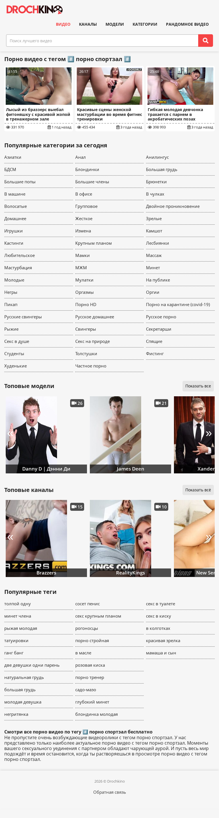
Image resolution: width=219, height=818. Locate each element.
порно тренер (89, 677)
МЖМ (81, 267)
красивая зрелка (163, 640)
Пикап (10, 304)
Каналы (88, 24)
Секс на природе (92, 341)
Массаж (154, 255)
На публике (158, 280)
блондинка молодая (96, 714)
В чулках (155, 194)
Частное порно (90, 366)
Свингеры (85, 329)
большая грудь (20, 689)
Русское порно (161, 316)
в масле (83, 653)
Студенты (14, 353)
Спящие (154, 341)
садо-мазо (85, 689)
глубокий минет (92, 702)
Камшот (154, 231)
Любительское (19, 255)
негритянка (16, 714)
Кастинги (13, 243)
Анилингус (157, 157)
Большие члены (92, 181)
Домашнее (15, 218)
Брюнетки (156, 181)
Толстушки (86, 353)
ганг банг (13, 653)
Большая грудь (161, 169)
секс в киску (158, 616)
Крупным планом (93, 243)
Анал (80, 157)
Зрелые (154, 218)
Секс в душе (16, 341)
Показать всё (198, 490)
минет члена (17, 616)
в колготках (158, 628)
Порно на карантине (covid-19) (178, 304)
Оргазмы (84, 292)
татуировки (16, 640)
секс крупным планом (98, 616)
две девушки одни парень (32, 665)
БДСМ (10, 169)
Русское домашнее (94, 316)
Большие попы (20, 181)
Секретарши (158, 329)
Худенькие (15, 366)
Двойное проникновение (173, 206)
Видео (63, 24)
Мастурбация (18, 267)
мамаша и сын (161, 653)
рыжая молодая (20, 628)
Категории (145, 24)
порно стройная (92, 640)
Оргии (152, 292)
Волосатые (15, 206)
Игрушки (13, 231)
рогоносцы (86, 628)
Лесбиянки (157, 243)
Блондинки (87, 169)
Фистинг (155, 353)
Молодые (14, 280)
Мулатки (84, 280)
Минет (153, 267)
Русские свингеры (23, 316)
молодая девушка (22, 702)
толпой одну (17, 603)
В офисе (83, 194)
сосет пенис (87, 603)
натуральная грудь (24, 677)
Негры (10, 292)
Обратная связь (109, 792)
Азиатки (12, 157)
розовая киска (90, 665)
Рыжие (11, 329)
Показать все (198, 386)
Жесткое (83, 218)
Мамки (82, 255)
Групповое (86, 206)
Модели (115, 24)
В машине (14, 194)
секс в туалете (160, 603)
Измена (83, 231)
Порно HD (85, 304)
